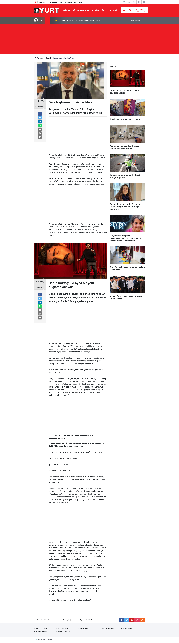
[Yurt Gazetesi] (46, 10)
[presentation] (41, 20)
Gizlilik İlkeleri (90, 620)
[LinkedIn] (40, 121)
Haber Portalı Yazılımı (45, 640)
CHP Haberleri (41, 628)
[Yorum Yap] (40, 137)
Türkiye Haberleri (86, 628)
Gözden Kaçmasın (80, 10)
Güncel (66, 10)
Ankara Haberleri (129, 628)
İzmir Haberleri (41, 632)
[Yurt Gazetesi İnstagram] (134, 2)
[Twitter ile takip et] (126, 620)
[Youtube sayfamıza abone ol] (131, 620)
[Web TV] (139, 2)
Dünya (104, 10)
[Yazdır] (40, 133)
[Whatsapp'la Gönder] (40, 125)
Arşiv (61, 2)
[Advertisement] (89, 39)
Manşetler (42, 2)
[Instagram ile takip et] (137, 620)
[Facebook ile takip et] (121, 620)
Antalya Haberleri (64, 632)
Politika (95, 10)
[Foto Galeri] (144, 2)
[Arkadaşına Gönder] (40, 129)
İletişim (81, 620)
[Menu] (124, 10)
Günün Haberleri (52, 2)
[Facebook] (40, 114)
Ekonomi (113, 10)
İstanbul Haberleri (107, 628)
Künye (74, 620)
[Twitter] (40, 117)
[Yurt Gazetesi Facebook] (119, 2)
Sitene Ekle (68, 2)
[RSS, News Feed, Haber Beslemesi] (142, 620)
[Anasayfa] (35, 2)
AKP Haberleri (63, 628)
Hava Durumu (78, 2)
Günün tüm (138, 20)
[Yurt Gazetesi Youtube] (129, 2)
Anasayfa (66, 620)
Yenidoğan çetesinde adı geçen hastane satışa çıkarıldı (80, 20)
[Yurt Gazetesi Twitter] (124, 2)
